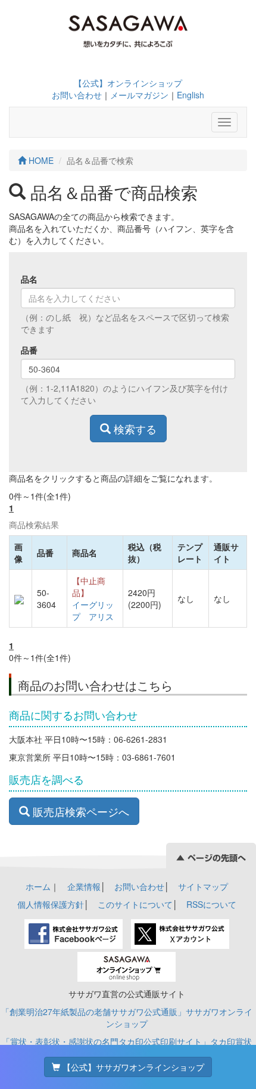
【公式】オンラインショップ (128, 83)
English (190, 95)
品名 (29, 279)
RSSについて (211, 904)
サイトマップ (203, 886)
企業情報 (84, 886)
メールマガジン (139, 95)
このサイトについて (135, 904)
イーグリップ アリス (93, 610)
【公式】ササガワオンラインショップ (132, 1067)
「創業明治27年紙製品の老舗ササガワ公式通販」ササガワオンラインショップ (126, 1017)
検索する (134, 428)
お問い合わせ (77, 95)
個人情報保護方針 (50, 904)
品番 (29, 350)
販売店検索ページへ (79, 811)
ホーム (38, 886)
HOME (40, 160)
